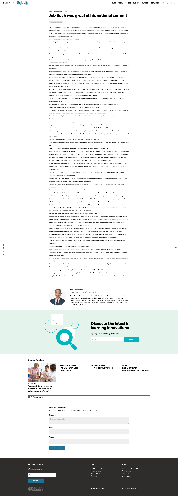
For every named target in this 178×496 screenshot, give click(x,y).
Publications (143, 3)
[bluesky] (174, 3)
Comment (53, 415)
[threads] (171, 3)
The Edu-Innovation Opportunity (69, 369)
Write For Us (95, 473)
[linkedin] (168, 3)
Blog (114, 3)
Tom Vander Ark (55, 11)
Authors (94, 476)
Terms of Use (96, 471)
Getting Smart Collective (131, 468)
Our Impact (126, 476)
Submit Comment (57, 448)
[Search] (13, 3)
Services (155, 3)
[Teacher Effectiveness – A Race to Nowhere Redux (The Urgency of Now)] (42, 372)
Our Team (126, 473)
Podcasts (122, 3)
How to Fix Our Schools (102, 368)
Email (51, 427)
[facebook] (163, 3)
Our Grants (126, 471)
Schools (132, 3)
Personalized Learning (56, 22)
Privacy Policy (96, 468)
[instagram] (165, 3)
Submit (131, 339)
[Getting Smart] (22, 2)
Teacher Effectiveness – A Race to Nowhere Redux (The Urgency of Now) (40, 388)
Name (51, 437)
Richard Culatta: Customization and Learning (135, 369)
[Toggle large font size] (176, 248)
